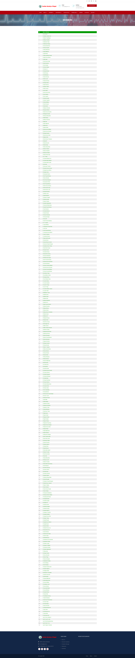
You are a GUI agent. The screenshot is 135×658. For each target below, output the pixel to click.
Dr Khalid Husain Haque (47, 257)
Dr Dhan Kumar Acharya (47, 185)
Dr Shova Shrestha (46, 555)
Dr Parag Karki (45, 366)
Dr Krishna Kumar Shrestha (47, 267)
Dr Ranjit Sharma (46, 448)
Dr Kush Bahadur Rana (47, 279)
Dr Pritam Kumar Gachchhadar (48, 393)
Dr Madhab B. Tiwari (46, 292)
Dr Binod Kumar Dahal (46, 135)
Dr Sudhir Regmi (45, 576)
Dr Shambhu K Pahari (46, 541)
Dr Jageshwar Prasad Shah (47, 226)
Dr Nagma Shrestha (46, 341)
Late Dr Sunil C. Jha (46, 623)
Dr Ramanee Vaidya (46, 440)
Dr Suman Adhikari (46, 582)
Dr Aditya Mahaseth (46, 49)
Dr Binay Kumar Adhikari (47, 129)
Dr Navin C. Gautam (46, 347)
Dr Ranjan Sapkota (46, 444)
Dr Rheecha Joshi (46, 459)
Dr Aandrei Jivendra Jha (47, 36)
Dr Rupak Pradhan (46, 475)
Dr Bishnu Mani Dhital (46, 146)
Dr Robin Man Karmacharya (47, 463)
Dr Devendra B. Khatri (46, 181)
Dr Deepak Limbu (46, 172)
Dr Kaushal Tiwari (46, 249)
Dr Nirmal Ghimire (46, 350)
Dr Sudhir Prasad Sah (46, 574)
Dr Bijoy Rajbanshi (46, 123)
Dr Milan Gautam (46, 325)
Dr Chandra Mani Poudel (47, 162)
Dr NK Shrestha (45, 362)
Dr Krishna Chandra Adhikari (47, 265)
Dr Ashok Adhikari (46, 102)
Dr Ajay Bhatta (45, 53)
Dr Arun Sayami (45, 96)
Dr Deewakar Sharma (46, 174)
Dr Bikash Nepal (45, 127)
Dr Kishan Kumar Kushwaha (47, 261)
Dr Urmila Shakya (46, 603)
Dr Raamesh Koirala (46, 397)
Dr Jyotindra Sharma (46, 236)
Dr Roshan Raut (45, 471)
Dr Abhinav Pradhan (46, 39)
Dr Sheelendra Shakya (46, 547)
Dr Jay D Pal (45, 228)
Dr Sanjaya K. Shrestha (47, 512)
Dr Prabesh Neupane (46, 374)
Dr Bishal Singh (45, 144)
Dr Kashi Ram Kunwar (46, 247)
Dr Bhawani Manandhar (47, 115)
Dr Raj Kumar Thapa (46, 411)
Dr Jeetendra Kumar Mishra (47, 232)
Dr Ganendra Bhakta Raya (47, 205)
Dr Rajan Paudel (45, 415)
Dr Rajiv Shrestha (46, 432)
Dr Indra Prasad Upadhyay (47, 220)
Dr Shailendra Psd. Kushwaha (48, 539)
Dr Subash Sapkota (46, 568)
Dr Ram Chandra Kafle (46, 436)
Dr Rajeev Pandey (46, 420)
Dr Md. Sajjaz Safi (46, 323)
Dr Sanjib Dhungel (46, 520)
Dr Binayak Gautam (46, 133)
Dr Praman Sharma (46, 382)
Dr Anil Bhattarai (45, 74)
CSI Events (87, 12)
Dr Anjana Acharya (46, 80)
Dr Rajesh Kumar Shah (47, 426)
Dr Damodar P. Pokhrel (46, 166)
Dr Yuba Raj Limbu (46, 615)
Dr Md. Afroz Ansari (46, 321)
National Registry (92, 5)
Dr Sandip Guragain (46, 500)
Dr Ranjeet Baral (45, 446)
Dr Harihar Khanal (46, 212)
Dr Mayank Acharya (46, 317)
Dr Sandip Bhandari (46, 498)
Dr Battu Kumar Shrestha (47, 111)
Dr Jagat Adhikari (46, 224)
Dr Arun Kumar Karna (46, 92)
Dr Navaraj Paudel (46, 345)
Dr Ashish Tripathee (46, 100)
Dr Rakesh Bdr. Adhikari (47, 434)
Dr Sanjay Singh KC (46, 510)
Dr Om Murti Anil (45, 364)
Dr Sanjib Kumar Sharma (47, 522)
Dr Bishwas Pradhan (46, 152)
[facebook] (87, 1)
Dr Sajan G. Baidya (46, 485)
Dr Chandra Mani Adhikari (47, 160)
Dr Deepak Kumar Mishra (47, 170)
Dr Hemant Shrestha (46, 214)
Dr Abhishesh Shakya (46, 43)
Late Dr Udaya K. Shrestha (47, 625)
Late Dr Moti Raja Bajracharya (48, 621)
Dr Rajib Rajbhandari (46, 430)
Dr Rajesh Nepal (45, 428)
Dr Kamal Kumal (45, 240)
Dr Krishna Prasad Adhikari (47, 269)
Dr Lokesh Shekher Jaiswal (47, 288)
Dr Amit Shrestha (46, 63)
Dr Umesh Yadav (45, 601)
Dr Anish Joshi (45, 78)
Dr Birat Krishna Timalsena (47, 139)
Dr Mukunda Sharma (46, 333)
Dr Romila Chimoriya (46, 467)
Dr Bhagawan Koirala (46, 113)
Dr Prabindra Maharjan (46, 376)
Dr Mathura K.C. (45, 315)
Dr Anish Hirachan (46, 76)
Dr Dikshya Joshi (46, 193)
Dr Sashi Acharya (46, 531)
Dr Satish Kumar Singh (47, 533)
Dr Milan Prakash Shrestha (47, 327)
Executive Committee (65, 641)
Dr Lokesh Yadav (46, 290)
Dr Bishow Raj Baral (46, 150)
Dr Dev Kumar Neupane (47, 179)
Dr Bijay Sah (45, 121)
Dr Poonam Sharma (46, 372)
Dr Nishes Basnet (46, 358)
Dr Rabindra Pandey (46, 403)
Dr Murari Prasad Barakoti (47, 337)
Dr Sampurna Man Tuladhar (47, 494)
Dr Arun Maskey (45, 94)
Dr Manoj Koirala (45, 310)
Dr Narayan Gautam (46, 343)
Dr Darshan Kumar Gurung (47, 168)
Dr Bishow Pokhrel (46, 148)
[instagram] (94, 1)
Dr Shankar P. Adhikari (46, 545)
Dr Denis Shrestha (46, 177)
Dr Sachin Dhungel (46, 479)
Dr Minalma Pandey (46, 329)
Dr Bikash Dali (45, 125)
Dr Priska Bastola (46, 391)
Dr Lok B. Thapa (45, 286)
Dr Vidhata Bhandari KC (47, 607)
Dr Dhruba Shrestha (46, 191)
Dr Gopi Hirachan (46, 209)
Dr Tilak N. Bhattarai (46, 597)
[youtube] (96, 1)
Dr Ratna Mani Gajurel (46, 450)
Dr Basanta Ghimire (46, 109)
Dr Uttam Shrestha (46, 605)
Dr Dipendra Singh (46, 199)
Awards (81, 12)
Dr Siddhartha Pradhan (47, 560)
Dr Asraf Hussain (46, 104)
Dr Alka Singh (45, 59)
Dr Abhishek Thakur (46, 41)
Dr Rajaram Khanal (46, 417)
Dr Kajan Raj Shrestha (46, 238)
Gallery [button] (92, 12)
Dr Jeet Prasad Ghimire (47, 230)
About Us (63, 639)
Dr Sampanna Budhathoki (47, 492)
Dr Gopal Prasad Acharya (47, 207)
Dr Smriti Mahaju (45, 562)
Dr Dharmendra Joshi (46, 189)
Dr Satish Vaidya (45, 535)
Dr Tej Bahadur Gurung (47, 595)
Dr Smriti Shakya (45, 564)
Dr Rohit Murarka (46, 465)
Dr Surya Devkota (46, 586)
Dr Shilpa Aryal (45, 551)
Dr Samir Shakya (45, 490)
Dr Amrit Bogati (45, 65)
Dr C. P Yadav (45, 156)
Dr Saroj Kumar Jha (46, 529)
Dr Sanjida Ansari (46, 523)
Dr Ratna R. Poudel (46, 452)
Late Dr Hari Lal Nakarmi (47, 617)
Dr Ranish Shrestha (46, 442)
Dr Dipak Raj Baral (46, 195)
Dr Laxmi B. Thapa (46, 284)
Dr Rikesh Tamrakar (46, 461)
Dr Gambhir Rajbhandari (47, 203)
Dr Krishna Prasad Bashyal (47, 271)
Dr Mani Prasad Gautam (47, 304)
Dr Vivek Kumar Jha (46, 611)
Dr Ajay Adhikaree (46, 51)
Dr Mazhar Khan (45, 319)
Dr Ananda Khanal (46, 71)
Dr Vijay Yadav (45, 609)
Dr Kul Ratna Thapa (46, 273)
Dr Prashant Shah (46, 385)
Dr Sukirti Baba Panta (46, 580)
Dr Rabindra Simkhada (46, 405)
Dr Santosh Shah (46, 525)
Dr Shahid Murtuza (46, 537)
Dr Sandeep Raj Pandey (47, 496)
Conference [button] (58, 12)
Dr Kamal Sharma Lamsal (47, 242)
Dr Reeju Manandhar (46, 457)
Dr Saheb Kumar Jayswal (47, 483)
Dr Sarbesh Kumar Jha (47, 527)
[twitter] (89, 1)
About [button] (44, 12)
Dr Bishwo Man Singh (46, 154)
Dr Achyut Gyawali (46, 47)
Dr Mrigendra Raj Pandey (47, 331)
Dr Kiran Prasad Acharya (47, 259)
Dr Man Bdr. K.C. (45, 302)
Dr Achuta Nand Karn (46, 45)
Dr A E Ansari (45, 34)
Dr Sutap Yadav (45, 593)
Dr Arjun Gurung (45, 88)
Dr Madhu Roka (45, 298)
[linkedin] (91, 1)
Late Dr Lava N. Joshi (46, 619)
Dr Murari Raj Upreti (46, 339)
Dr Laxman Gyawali (46, 282)
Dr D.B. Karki (45, 164)
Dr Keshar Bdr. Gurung (46, 253)
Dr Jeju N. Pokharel (46, 234)
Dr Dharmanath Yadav (46, 187)
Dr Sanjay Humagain (46, 506)
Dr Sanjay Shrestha (46, 508)
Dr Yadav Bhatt (45, 613)
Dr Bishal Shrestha (46, 142)
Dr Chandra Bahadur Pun (47, 158)
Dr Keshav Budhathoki (46, 255)
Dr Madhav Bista (45, 294)
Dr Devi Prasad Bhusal (46, 183)
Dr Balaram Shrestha (46, 107)
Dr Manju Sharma (46, 308)
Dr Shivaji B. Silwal (46, 553)
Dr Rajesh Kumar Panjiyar (47, 424)
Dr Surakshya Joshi (46, 584)
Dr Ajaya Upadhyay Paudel (47, 55)
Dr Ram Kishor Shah (46, 438)
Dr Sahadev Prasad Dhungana (48, 481)
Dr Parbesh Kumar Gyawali (47, 370)
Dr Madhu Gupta (45, 296)
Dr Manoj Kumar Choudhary (47, 312)
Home (40, 12)
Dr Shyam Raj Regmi (46, 558)
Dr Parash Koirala (46, 368)
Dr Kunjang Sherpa (46, 277)
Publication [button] (66, 12)
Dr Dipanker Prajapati (46, 197)
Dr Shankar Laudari (46, 543)
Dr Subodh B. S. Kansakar (47, 572)
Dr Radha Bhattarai (46, 409)
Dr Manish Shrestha (46, 306)
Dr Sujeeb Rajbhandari (46, 578)
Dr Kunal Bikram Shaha (47, 275)
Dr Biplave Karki (45, 137)
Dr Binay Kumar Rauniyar (47, 131)
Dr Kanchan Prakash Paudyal (48, 244)
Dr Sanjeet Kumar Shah (47, 516)
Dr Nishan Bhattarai (46, 356)
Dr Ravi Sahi (45, 455)
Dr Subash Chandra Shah (47, 566)
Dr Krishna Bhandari (46, 263)
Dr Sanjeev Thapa (46, 518)
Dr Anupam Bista (46, 82)
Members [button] (51, 12)
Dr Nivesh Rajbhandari (46, 360)
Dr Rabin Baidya (45, 401)
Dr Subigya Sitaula (46, 570)
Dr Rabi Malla (45, 399)
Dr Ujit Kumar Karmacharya (47, 599)
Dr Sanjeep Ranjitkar (46, 514)
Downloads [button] (74, 12)
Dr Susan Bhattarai (46, 590)
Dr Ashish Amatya (46, 98)
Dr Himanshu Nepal (46, 216)
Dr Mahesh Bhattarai (46, 300)
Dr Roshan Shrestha (46, 473)
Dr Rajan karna (45, 413)
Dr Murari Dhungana (46, 335)
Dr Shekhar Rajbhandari (47, 549)
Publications (64, 646)
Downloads (64, 648)
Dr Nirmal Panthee (46, 352)
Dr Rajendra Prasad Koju (47, 422)
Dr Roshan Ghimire (46, 469)
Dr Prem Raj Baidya (46, 389)
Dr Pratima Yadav (46, 387)
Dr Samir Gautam (46, 487)
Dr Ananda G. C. (45, 69)
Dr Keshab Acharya (46, 251)
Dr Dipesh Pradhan (46, 201)
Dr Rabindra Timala (46, 407)
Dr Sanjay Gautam (46, 504)
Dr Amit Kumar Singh (46, 61)
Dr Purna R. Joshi (46, 395)
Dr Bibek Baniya (45, 117)
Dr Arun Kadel (45, 90)
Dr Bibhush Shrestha (46, 119)
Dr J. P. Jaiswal (45, 222)
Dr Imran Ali (45, 218)
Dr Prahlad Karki (45, 378)
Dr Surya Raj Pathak (46, 588)
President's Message (65, 644)
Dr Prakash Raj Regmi (46, 380)
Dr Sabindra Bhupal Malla (47, 477)
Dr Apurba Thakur (46, 86)
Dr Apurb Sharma (46, 84)
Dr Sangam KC (45, 502)
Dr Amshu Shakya (46, 67)
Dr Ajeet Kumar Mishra (47, 57)
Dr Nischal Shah (45, 354)
